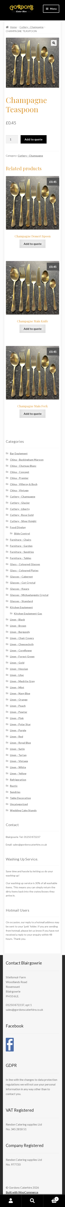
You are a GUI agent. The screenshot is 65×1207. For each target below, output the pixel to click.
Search (32, 1201)
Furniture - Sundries (22, 551)
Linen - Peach (18, 705)
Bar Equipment (19, 453)
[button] (54, 43)
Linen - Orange (18, 699)
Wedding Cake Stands (23, 810)
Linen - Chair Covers (22, 638)
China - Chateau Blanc (23, 465)
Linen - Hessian (19, 668)
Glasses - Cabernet (21, 576)
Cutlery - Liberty (20, 508)
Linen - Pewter (18, 711)
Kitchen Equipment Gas (28, 613)
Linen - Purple (18, 730)
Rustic (14, 785)
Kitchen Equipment (21, 607)
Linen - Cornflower (21, 650)
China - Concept (19, 472)
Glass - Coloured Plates (24, 570)
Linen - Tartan (18, 755)
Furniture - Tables (20, 558)
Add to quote (33, 139)
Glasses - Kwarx (19, 588)
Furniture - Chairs (20, 539)
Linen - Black (17, 619)
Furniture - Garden (21, 545)
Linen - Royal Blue (20, 742)
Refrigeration (18, 779)
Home (13, 27)
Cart (50, 1197)
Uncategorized (19, 804)
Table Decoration (20, 798)
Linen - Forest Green (22, 656)
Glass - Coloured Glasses (25, 564)
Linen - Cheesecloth (22, 644)
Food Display (18, 527)
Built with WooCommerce (22, 1192)
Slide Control (22, 533)
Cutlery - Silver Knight (23, 521)
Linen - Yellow (18, 773)
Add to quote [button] (33, 243)
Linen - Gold (17, 662)
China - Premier (19, 478)
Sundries (15, 792)
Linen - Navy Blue (20, 693)
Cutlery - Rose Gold (22, 514)
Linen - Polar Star (20, 724)
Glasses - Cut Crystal (22, 582)
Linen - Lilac (17, 675)
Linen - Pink (17, 718)
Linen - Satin (17, 748)
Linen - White (18, 767)
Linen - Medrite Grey (22, 681)
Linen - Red (16, 736)
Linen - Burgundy (20, 631)
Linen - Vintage (19, 761)
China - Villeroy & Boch (23, 484)
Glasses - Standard (21, 601)
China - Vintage (19, 490)
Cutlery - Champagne (32, 27)
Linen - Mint (17, 687)
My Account (11, 1201)
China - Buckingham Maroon (27, 459)
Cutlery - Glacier (20, 502)
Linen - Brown (18, 625)
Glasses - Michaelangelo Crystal (29, 594)
